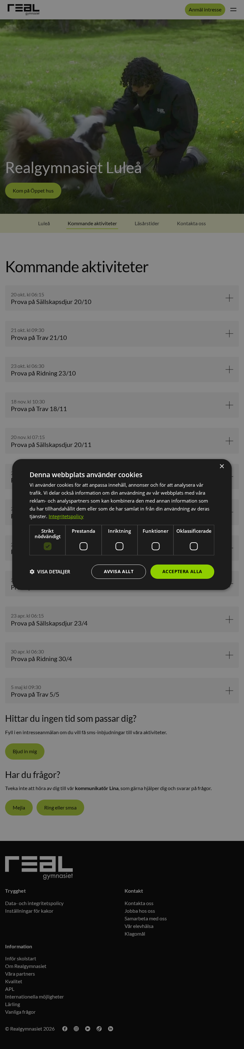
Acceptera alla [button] (182, 571)
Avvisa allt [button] (118, 571)
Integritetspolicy (66, 516)
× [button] (221, 466)
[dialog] (122, 524)
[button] (50, 571)
